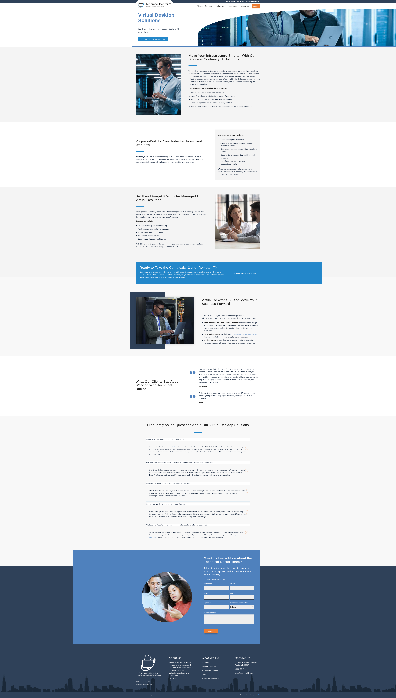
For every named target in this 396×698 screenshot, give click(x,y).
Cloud (204, 674)
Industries (220, 6)
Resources (233, 6)
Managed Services (204, 6)
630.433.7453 (240, 1)
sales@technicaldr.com (252, 1)
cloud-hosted (170, 447)
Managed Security (209, 666)
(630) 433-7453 (240, 669)
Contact (256, 6)
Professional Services (210, 678)
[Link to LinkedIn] (258, 694)
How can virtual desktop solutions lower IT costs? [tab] (165, 504)
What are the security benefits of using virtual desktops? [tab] (168, 483)
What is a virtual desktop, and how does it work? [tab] (165, 439)
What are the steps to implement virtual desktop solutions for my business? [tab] (176, 525)
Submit (211, 631)
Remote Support (230, 1)
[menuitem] (230, 1)
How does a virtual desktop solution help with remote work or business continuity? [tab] (179, 462)
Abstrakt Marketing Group (149, 695)
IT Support (206, 662)
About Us (245, 6)
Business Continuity (210, 670)
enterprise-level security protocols (243, 334)
